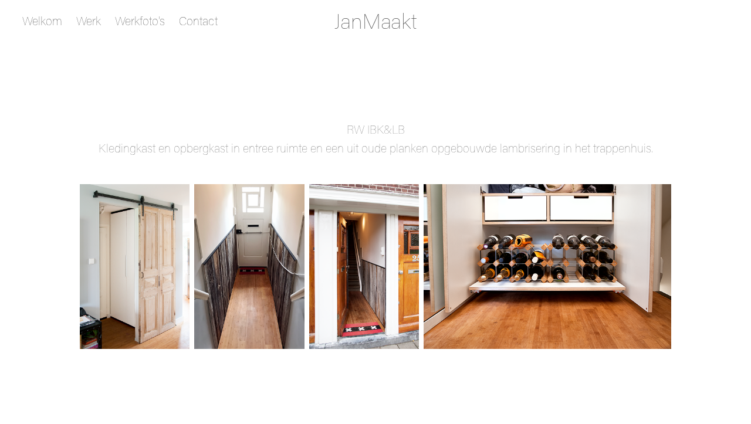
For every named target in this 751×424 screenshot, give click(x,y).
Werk (88, 20)
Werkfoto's (140, 20)
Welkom (42, 20)
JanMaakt (376, 20)
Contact (198, 20)
